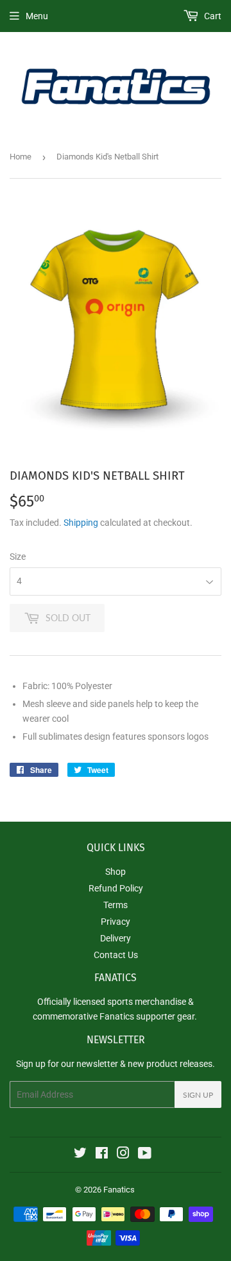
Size (18, 556)
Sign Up (198, 1095)
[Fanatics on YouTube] (144, 1155)
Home (20, 156)
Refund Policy (116, 888)
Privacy (115, 921)
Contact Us (116, 955)
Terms (115, 905)
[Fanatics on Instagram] (123, 1155)
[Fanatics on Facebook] (101, 1155)
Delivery (115, 938)
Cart (211, 16)
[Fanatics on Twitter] (80, 1155)
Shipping (81, 522)
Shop (115, 871)
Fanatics (119, 1189)
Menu (37, 16)
